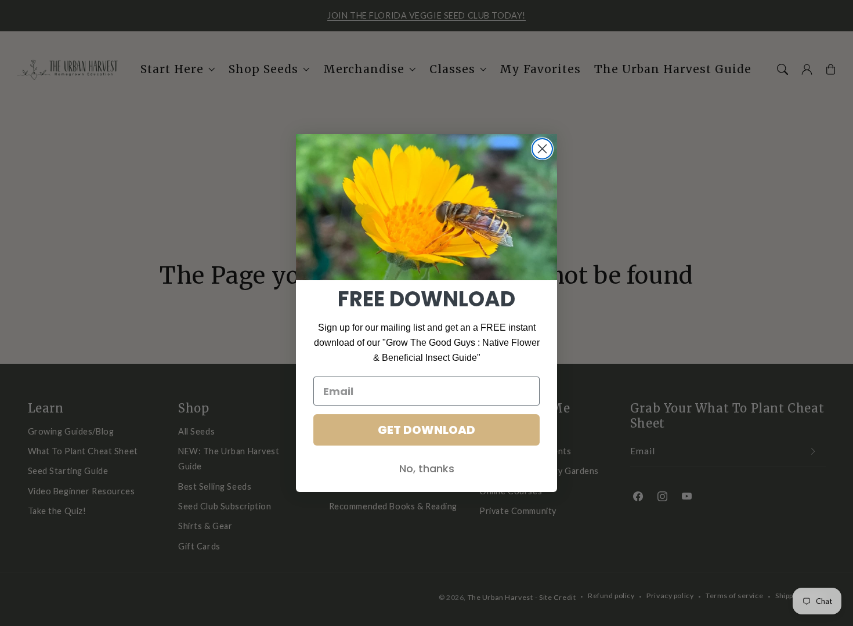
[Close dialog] (542, 149)
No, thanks (426, 468)
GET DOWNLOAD (426, 430)
